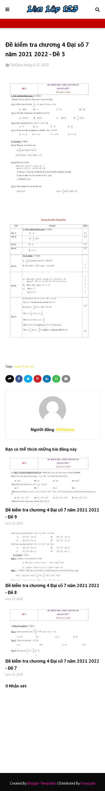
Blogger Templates (41, 783)
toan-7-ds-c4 (24, 366)
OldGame (16, 65)
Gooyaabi (87, 783)
